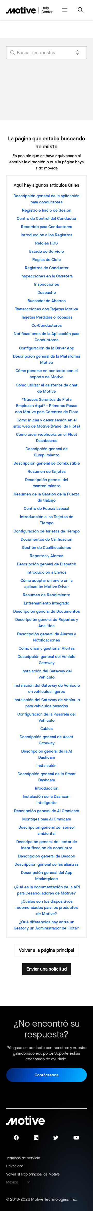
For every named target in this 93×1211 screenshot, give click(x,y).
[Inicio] (29, 10)
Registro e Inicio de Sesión (46, 210)
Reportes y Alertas (46, 555)
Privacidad (14, 1166)
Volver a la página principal (46, 950)
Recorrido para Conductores (46, 226)
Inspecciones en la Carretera (46, 276)
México (12, 1182)
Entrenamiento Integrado (46, 603)
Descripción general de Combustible (46, 463)
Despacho (46, 292)
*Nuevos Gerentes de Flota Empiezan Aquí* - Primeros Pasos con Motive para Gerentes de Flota (46, 405)
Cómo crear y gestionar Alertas (47, 648)
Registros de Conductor (46, 267)
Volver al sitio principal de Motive (33, 1174)
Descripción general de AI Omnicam (46, 811)
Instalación (46, 765)
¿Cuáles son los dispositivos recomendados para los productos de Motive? (47, 907)
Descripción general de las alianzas (46, 864)
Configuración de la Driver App (46, 348)
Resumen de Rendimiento (46, 595)
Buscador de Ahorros (46, 300)
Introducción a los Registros (46, 235)
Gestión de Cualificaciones (46, 547)
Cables (46, 728)
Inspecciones (46, 284)
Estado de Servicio (46, 251)
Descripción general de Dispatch (46, 564)
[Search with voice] (77, 53)
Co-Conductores (47, 325)
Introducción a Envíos (46, 572)
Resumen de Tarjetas (47, 471)
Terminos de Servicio (23, 1158)
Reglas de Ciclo (46, 259)
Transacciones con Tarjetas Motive (46, 309)
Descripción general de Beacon (46, 856)
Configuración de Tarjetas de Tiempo (46, 531)
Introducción (46, 788)
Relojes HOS (46, 243)
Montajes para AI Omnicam (46, 819)
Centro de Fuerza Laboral (46, 508)
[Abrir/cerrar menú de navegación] (65, 10)
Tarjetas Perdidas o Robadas (46, 317)
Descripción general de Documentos (46, 611)
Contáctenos (46, 1075)
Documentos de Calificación (46, 539)
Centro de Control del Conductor (46, 218)
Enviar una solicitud (46, 969)
